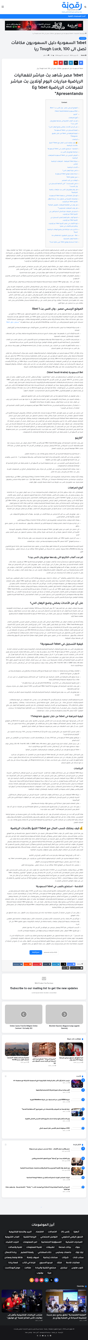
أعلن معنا (36, 1332)
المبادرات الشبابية (74, 1242)
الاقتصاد (76, 33)
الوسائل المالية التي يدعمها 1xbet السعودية (63, 196)
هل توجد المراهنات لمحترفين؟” (68, 208)
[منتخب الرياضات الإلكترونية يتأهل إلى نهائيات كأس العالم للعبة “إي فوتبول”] (22, 1301)
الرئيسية (82, 33)
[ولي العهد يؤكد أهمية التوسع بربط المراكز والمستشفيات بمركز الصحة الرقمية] (77, 1171)
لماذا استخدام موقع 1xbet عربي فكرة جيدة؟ (63, 242)
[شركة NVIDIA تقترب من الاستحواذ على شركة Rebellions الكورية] (77, 1103)
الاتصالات (52, 1232)
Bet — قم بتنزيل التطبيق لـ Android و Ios (65, 235)
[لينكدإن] (71, 63)
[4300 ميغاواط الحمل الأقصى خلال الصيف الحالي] (77, 1131)
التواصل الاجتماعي (48, 1237)
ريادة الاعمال (11, 1252)
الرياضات (75, 139)
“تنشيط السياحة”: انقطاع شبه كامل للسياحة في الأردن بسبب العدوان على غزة (44, 1061)
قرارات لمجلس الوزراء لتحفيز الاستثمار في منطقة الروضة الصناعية (48, 1177)
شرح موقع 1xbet (72, 177)
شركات (65, 1258)
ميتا (49, 1273)
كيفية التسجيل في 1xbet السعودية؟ (66, 130)
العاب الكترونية (12, 1237)
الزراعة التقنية (30, 1237)
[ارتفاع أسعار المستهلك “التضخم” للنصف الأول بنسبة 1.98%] (17, 1049)
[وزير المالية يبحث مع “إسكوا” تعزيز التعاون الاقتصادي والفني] (77, 1162)
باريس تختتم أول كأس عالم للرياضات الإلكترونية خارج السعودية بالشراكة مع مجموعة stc (41, 1080)
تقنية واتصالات (15, 1247)
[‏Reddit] (56, 63)
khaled (83, 55)
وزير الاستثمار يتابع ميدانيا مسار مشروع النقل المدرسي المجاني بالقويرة (47, 1119)
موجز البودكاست (12, 1268)
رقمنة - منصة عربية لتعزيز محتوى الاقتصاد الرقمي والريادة (31, 1329)
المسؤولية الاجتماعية (51, 1242)
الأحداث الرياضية (73, 167)
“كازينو (76, 114)
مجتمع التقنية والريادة (45, 1268)
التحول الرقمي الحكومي (72, 1237)
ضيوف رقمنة (33, 1258)
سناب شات (78, 1258)
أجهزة (76, 1232)
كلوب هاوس (77, 1268)
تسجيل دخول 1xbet (12, 322)
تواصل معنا (28, 1332)
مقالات (27, 1268)
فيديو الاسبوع (46, 1263)
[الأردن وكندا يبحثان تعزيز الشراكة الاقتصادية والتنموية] (77, 1093)
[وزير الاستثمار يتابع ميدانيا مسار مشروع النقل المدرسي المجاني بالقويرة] (77, 1122)
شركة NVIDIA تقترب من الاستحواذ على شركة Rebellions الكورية (50, 1100)
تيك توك (79, 1252)
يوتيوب (40, 1273)
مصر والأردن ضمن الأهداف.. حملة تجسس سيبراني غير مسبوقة (49, 1149)
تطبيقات (50, 1247)
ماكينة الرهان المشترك (70, 239)
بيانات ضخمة (65, 1247)
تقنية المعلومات (34, 1247)
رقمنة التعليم (27, 1252)
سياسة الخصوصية (45, 1332)
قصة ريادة (13, 1263)
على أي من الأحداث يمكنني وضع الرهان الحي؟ (63, 127)
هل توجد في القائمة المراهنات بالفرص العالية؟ (63, 205)
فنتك (59, 1263)
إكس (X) (65, 1232)
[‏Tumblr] (66, 63)
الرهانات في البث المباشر (70, 180)
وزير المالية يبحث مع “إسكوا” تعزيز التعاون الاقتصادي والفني (51, 1158)
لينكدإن (63, 1268)
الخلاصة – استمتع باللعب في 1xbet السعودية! (63, 149)
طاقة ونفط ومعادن (14, 1258)
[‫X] (76, 63)
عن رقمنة (54, 1332)
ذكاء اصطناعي (44, 1252)
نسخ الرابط (35, 952)
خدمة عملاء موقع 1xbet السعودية (66, 174)
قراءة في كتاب (28, 1263)
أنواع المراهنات (73, 118)
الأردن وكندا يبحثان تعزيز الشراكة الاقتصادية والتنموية (53, 1090)
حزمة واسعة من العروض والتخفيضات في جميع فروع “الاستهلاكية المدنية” (46, 1109)
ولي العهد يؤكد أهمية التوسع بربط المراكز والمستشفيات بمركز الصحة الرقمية (45, 1168)
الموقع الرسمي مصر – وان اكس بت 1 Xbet (64, 108)
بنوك (77, 1247)
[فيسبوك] (81, 63)
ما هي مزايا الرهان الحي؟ (70, 170)
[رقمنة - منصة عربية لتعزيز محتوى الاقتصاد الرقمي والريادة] (72, 7)
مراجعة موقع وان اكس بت (69, 152)
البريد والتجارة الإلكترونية (20, 1232)
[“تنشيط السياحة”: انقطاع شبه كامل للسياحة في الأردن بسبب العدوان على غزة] (44, 1049)
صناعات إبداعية (50, 1258)
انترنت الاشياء (12, 1242)
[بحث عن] (85, 7)
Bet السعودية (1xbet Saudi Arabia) (66, 111)
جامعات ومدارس (63, 1252)
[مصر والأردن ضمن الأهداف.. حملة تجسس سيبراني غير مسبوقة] (77, 1152)
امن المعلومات (30, 1242)
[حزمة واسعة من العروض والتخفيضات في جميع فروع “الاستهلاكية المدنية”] (77, 1112)
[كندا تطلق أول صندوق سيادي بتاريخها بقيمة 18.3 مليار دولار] (71, 1049)
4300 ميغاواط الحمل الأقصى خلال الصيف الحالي (54, 1128)
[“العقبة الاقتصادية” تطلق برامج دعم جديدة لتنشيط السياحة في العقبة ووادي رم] (66, 1301)
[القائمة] (3, 7)
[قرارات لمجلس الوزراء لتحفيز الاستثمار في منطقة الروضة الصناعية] (77, 1181)
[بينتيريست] (61, 63)
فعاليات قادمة (73, 1263)
